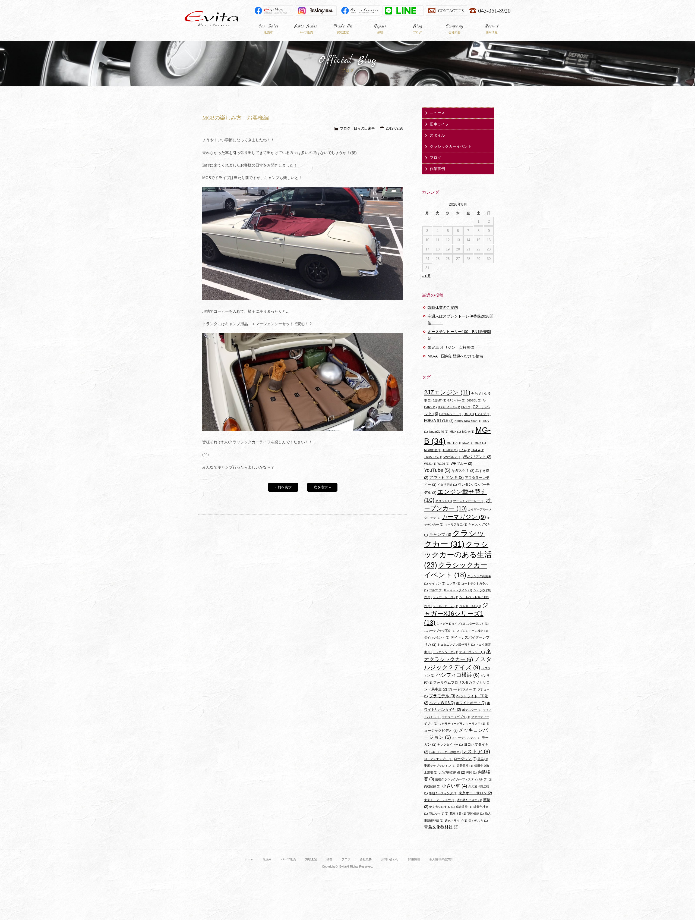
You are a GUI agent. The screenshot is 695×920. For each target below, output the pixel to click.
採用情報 (414, 859)
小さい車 (454, 786)
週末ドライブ (456, 820)
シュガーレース (445, 597)
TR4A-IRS (433, 457)
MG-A (468, 431)
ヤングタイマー (450, 744)
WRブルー (461, 463)
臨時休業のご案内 (443, 307)
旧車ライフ (439, 124)
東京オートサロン (475, 793)
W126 (443, 463)
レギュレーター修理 (445, 752)
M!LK (455, 431)
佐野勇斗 (465, 765)
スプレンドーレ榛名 (472, 630)
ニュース (437, 113)
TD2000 (450, 450)
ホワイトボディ (471, 703)
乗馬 (483, 759)
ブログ (345, 128)
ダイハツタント (437, 637)
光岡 (471, 772)
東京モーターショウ (440, 800)
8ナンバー (456, 400)
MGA (467, 442)
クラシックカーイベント (451, 146)
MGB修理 (432, 450)
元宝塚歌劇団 (452, 772)
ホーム (249, 859)
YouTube (437, 470)
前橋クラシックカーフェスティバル (461, 779)
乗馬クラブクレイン (440, 765)
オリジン (443, 501)
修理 (329, 859)
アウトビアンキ (446, 477)
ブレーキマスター (462, 689)
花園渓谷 (458, 813)
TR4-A (477, 450)
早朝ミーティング (443, 793)
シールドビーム (445, 606)
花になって (438, 813)
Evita (212, 18)
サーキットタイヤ (458, 590)
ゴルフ (436, 590)
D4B (469, 414)
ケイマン (437, 583)
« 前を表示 (283, 487)
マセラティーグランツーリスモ (462, 723)
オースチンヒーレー (469, 501)
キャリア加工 (456, 524)
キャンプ (440, 534)
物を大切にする (442, 806)
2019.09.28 (394, 128)
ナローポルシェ (472, 652)
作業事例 (437, 169)
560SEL (474, 400)
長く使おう (478, 820)
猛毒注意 (464, 806)
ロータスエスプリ (438, 759)
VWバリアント (477, 457)
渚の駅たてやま (469, 800)
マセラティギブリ (456, 716)
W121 (430, 463)
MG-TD (454, 442)
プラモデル (442, 695)
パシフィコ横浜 (457, 675)
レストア (476, 751)
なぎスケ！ (462, 471)
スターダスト (477, 623)
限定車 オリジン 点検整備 (451, 347)
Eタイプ (483, 414)
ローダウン (465, 759)
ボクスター (472, 709)
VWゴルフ (452, 457)
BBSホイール (449, 407)
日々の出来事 (364, 128)
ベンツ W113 (442, 703)
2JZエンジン (447, 392)
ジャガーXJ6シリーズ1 (456, 613)
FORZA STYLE (438, 421)
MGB (480, 442)
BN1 (466, 407)
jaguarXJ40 (438, 431)
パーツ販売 (288, 859)
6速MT (439, 400)
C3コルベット (451, 414)
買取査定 (311, 859)
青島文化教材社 (441, 827)
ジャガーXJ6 (470, 606)
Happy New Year (467, 420)
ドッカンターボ (445, 652)
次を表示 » (322, 487)
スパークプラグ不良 (440, 630)
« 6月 (426, 276)
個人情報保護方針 (441, 859)
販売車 (267, 859)
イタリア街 (447, 484)
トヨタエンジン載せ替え (456, 644)
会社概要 (366, 859)
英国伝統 (475, 813)
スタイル (437, 135)
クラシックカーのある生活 (458, 554)
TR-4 (464, 450)
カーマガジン (464, 517)
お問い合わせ (390, 859)
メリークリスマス (466, 737)
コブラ (453, 583)
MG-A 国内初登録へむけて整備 (455, 356)
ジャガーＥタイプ (451, 623)
